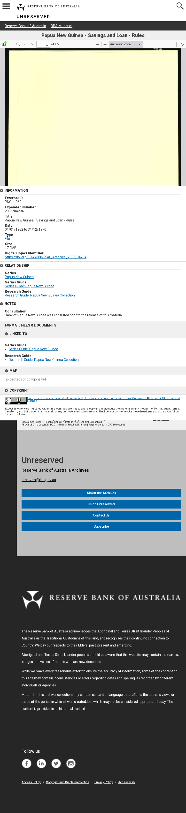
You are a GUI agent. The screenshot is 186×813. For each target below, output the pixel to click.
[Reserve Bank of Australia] (26, 760)
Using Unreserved (101, 504)
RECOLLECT (28, 424)
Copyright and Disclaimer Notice (67, 782)
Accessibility (126, 782)
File (7, 239)
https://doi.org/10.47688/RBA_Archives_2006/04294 (45, 257)
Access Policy (31, 782)
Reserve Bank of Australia (25, 26)
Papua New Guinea (19, 277)
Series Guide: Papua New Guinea (33, 349)
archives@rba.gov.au (39, 480)
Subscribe (101, 526)
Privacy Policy (103, 782)
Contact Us (101, 515)
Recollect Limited (77, 424)
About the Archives (101, 493)
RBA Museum (61, 26)
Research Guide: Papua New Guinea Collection (44, 360)
